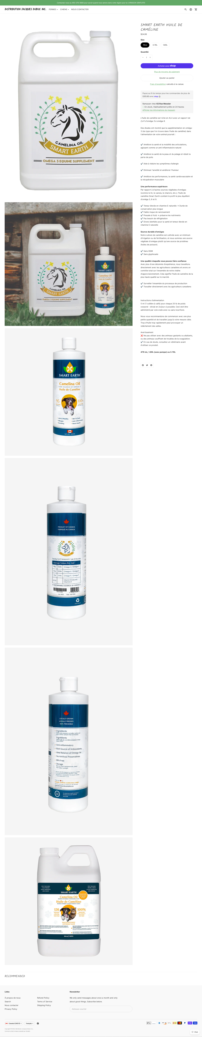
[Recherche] (185, 9)
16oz (145, 45)
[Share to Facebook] (151, 365)
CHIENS (63, 9)
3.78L (155, 45)
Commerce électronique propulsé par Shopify (17, 1031)
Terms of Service (44, 1001)
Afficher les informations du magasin (158, 110)
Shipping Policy (44, 1005)
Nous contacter (11, 1005)
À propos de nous (12, 998)
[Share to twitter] (147, 365)
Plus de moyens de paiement (167, 72)
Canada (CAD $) (14, 1023)
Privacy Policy (11, 1009)
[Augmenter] (150, 57)
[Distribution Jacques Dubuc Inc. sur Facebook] (38, 1023)
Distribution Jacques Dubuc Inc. (24, 1029)
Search (8, 1001)
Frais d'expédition (158, 84)
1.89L (165, 45)
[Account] (190, 9)
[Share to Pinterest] (143, 365)
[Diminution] (143, 57)
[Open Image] (69, 109)
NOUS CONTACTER (79, 9)
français (29, 1023)
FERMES (52, 9)
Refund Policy (43, 998)
